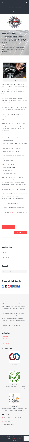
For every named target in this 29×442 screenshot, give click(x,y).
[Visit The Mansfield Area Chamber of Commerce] (14, 352)
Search (25, 271)
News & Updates (5, 47)
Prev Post (8, 227)
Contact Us (5, 257)
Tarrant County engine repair (17, 47)
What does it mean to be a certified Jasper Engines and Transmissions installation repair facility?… (14, 388)
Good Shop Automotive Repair (17, 436)
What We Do (6, 338)
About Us (5, 252)
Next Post (20, 232)
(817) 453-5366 (18, 7)
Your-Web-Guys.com (16, 438)
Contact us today (14, 212)
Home (3, 45)
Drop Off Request (7, 255)
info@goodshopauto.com (9, 424)
